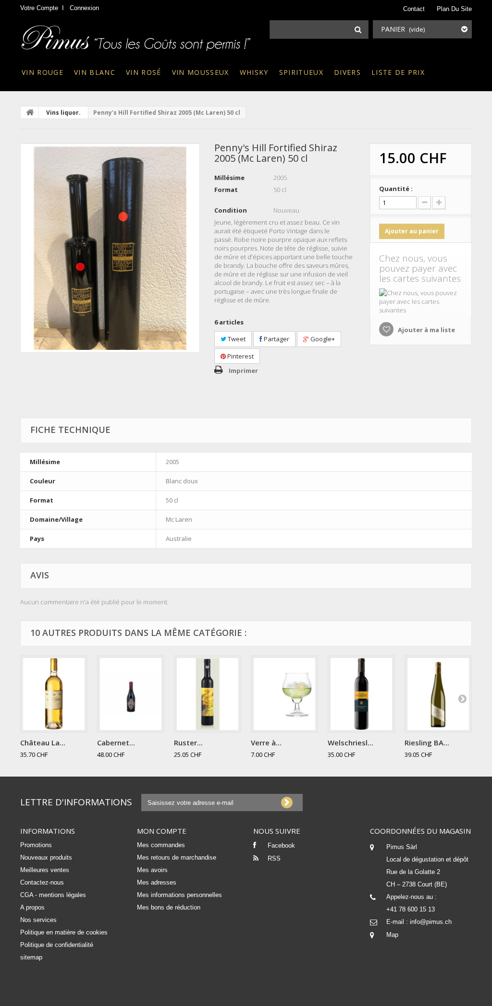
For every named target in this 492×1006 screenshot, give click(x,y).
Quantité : (396, 188)
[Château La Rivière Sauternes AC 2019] (53, 694)
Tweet (236, 339)
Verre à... (266, 742)
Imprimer (243, 370)
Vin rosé (143, 72)
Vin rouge (42, 72)
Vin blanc (94, 72)
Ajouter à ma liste (425, 329)
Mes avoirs (152, 870)
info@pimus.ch (431, 921)
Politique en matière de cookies (64, 932)
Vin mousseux (200, 72)
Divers (347, 72)
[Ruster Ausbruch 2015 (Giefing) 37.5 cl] (207, 694)
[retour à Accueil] (30, 112)
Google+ (322, 339)
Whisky (254, 72)
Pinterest (240, 356)
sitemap (31, 957)
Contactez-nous (42, 882)
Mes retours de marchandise (176, 857)
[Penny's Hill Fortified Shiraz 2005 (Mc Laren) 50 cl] (110, 248)
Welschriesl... (350, 742)
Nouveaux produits (46, 857)
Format (226, 189)
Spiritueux (301, 72)
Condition (230, 210)
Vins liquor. (63, 112)
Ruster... (188, 742)
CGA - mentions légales (53, 894)
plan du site (454, 8)
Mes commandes (161, 845)
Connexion (84, 8)
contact (414, 8)
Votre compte (39, 8)
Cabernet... (116, 742)
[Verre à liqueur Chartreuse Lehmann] (284, 694)
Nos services (38, 919)
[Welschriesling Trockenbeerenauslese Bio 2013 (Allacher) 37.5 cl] (361, 694)
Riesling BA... (427, 742)
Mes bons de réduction (168, 907)
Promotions (36, 845)
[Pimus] (136, 35)
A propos (32, 907)
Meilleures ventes (44, 870)
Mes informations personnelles (179, 894)
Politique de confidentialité (56, 944)
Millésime (229, 177)
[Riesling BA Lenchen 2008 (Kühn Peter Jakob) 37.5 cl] (438, 694)
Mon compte (161, 831)
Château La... (42, 742)
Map (392, 934)
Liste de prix (398, 72)
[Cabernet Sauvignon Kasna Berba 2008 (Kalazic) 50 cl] (130, 694)
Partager (275, 339)
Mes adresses (156, 882)
